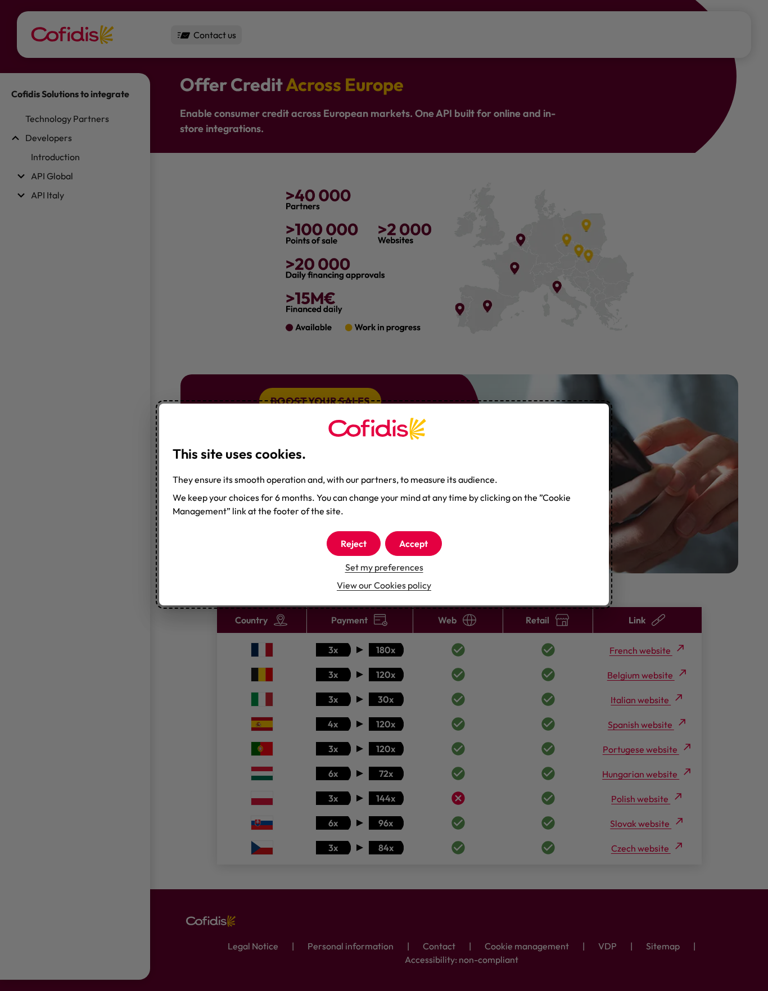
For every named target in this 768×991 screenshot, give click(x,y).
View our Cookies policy (384, 585)
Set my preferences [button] (384, 567)
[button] (413, 543)
